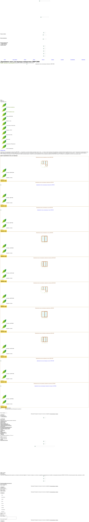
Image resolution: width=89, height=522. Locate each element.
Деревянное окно (11, 111)
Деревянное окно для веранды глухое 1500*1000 (44, 358)
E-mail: (1, 439)
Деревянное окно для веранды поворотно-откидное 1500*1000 (44, 257)
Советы (52, 59)
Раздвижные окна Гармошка (5, 427)
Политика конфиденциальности (6, 483)
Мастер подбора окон (4, 42)
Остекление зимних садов (5, 428)
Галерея (62, 59)
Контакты (83, 59)
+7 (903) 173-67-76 (3, 44)
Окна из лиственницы (4, 423)
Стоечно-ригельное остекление (5, 425)
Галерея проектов (3, 432)
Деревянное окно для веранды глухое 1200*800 (44, 232)
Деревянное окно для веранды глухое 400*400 (44, 207)
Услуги (43, 59)
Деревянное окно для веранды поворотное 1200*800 (44, 308)
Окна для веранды (11, 107)
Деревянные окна (3, 421)
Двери (25, 59)
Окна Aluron (15, 59)
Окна (5, 59)
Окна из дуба (2, 422)
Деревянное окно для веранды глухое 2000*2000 (44, 157)
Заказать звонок (3, 45)
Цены (34, 59)
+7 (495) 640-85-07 (3, 43)
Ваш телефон (2, 412)
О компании (72, 59)
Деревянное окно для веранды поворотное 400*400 (44, 182)
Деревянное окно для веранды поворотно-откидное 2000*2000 (44, 282)
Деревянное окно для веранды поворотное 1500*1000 (44, 333)
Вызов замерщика (3, 38)
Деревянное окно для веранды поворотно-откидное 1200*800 (44, 383)
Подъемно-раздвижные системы (6, 427)
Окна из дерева (3, 33)
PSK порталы (2, 426)
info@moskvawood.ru (4, 440)
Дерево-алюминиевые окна (5, 424)
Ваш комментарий (3, 519)
